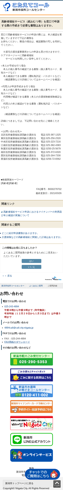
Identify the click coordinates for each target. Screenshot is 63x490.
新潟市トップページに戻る (19, 483)
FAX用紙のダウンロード (17, 342)
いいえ (31, 267)
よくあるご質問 (36, 286)
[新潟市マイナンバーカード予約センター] (31, 400)
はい (31, 261)
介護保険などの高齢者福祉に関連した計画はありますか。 (32, 237)
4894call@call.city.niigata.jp (18, 327)
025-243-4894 (11, 306)
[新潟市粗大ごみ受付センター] (31, 353)
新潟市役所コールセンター (12, 286)
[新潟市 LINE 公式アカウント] (31, 433)
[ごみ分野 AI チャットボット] (31, 368)
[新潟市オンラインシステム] (31, 449)
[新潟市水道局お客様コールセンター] (31, 384)
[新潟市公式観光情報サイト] (31, 416)
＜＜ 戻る (7, 275)
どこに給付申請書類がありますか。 (20, 233)
